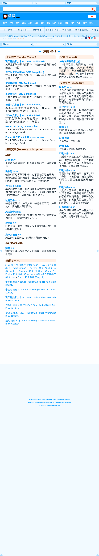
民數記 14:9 (11, 171)
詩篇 (9, 38)
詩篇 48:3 (64, 146)
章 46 (14, 38)
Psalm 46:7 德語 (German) (19, 274)
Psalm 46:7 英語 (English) (31, 277)
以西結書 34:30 (67, 207)
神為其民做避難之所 (69, 61)
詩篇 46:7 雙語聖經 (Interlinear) (21, 265)
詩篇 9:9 (9, 248)
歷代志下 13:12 (13, 186)
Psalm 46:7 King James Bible (21, 126)
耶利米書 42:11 (67, 170)
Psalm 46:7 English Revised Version (25, 137)
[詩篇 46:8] (96, 256)
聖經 (4, 38)
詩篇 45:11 (11, 160)
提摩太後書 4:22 (13, 234)
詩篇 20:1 (64, 138)
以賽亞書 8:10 (12, 200)
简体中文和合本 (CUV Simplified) (22, 115)
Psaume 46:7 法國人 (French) (36, 271)
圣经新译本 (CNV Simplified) (20, 94)
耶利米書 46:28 (67, 187)
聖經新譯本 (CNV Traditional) (20, 83)
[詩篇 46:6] (3, 256)
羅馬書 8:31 (11, 223)
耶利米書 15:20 (67, 153)
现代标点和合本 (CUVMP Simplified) (24, 72)
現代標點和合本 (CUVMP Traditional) (25, 61)
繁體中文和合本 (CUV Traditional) (23, 104)
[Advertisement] (49, 348)
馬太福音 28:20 (13, 211)
